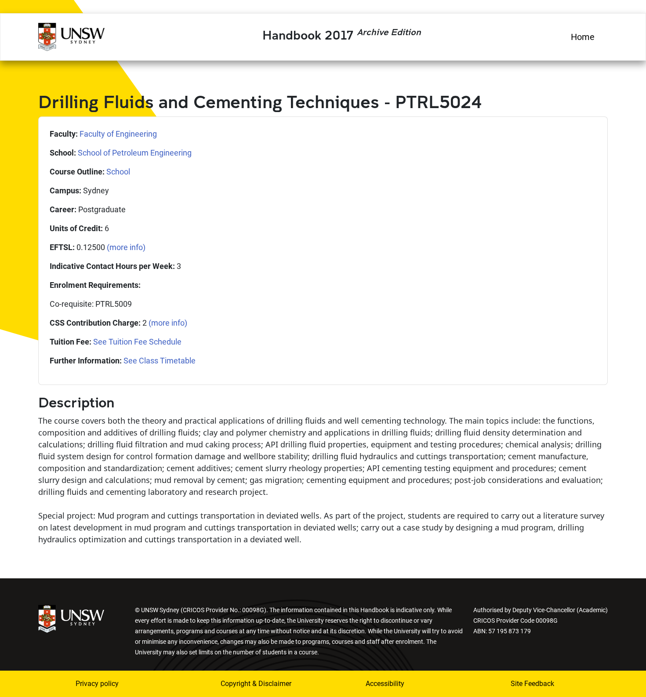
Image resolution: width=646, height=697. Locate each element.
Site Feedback (532, 683)
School (118, 171)
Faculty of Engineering (118, 133)
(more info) (126, 247)
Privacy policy (97, 683)
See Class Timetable (159, 360)
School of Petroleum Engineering (135, 152)
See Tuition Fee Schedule (137, 341)
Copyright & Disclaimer (256, 683)
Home (583, 37)
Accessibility (385, 683)
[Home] (71, 35)
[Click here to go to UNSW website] (71, 618)
